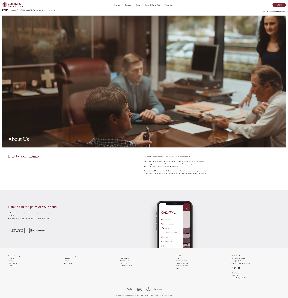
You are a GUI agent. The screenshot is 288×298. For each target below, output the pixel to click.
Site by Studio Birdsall (166, 295)
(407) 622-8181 (264, 11)
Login (279, 5)
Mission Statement (181, 261)
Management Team (182, 263)
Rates (177, 268)
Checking (11, 258)
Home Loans (124, 263)
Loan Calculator (125, 258)
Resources (283, 11)
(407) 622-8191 (240, 261)
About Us (179, 256)
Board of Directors (182, 266)
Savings (10, 261)
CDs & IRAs (12, 266)
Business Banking (70, 256)
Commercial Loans (126, 266)
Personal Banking (14, 256)
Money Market (12, 263)
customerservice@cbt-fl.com (241, 263)
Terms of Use (144, 295)
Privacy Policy (154, 295)
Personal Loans (124, 261)
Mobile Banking (274, 11)
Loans (122, 256)
